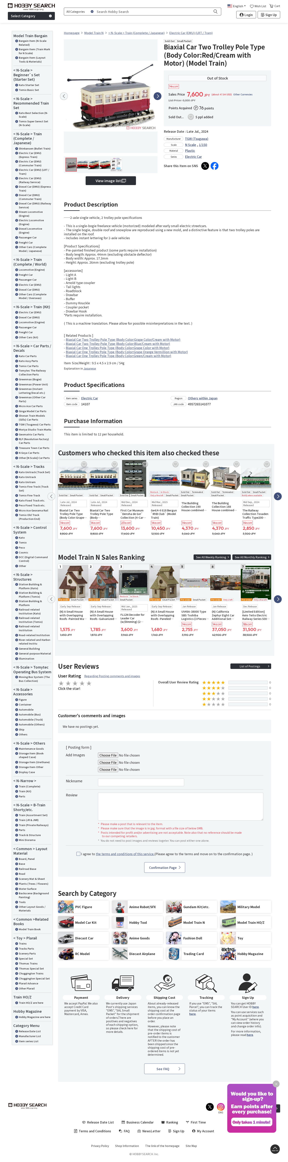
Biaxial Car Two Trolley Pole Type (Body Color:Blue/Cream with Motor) (118, 343)
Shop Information (127, 1146)
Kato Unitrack (27, 477)
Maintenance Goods (31, 748)
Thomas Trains (28, 963)
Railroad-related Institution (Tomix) (31, 620)
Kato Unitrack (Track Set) (34, 472)
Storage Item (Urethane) (34, 762)
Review (71, 794)
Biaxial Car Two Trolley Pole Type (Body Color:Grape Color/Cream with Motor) (123, 339)
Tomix (23, 542)
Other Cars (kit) (28, 337)
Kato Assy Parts (28, 361)
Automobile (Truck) (31, 719)
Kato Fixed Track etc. (32, 500)
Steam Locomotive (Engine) (31, 214)
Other (22, 566)
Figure (23, 699)
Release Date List (30, 1031)
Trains (23, 943)
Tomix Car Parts (29, 366)
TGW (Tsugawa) (196, 138)
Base (22, 864)
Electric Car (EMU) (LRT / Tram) (34, 171)
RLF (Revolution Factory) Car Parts (34, 441)
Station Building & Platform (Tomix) (30, 594)
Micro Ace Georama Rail (33, 510)
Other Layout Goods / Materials (32, 908)
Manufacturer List (30, 1036)
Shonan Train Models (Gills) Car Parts (32, 417)
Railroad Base (27, 869)
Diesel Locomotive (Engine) (30, 230)
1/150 (203, 144)
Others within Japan (202, 398)
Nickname (74, 780)
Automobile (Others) (32, 724)
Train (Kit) (25, 791)
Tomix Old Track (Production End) (29, 517)
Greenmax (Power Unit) (33, 384)
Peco (22, 547)
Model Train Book (30, 929)
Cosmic (23, 552)
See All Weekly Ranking (211, 557)
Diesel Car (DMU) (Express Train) (35, 188)
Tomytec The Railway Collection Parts (32, 372)
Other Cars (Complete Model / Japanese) (32, 249)
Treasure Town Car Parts (34, 448)
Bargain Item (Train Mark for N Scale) (34, 51)
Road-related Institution (34, 635)
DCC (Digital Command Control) (33, 559)
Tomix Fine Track (29, 495)
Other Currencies (243, 94)
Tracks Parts (26, 948)
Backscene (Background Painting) (34, 895)
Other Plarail (27, 988)
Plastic (190, 150)
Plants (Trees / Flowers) (33, 883)
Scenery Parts (27, 953)
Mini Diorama (27, 840)
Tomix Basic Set (29, 90)
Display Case (27, 772)
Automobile (26, 709)
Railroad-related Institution (29, 628)
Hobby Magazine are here (34, 1017)
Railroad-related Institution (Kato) (30, 611)
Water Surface (27, 889)
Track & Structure (30, 835)
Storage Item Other (31, 767)
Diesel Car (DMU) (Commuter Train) (30, 197)
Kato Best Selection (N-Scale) (33, 115)
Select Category (23, 15)
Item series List (28, 1041)
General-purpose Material (35, 653)
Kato (22, 537)
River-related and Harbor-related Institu (35, 641)
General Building (29, 648)
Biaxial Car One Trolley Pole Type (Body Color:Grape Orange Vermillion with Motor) (127, 351)
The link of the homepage (162, 1146)
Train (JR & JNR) (29, 820)
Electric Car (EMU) (30, 284)
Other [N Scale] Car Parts (34, 458)
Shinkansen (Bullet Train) (35, 148)
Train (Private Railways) (34, 825)
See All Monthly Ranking (251, 557)
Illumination (26, 658)
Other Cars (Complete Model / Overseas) (32, 296)
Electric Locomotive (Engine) (31, 222)
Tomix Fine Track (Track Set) (33, 488)
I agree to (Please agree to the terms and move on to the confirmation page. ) (167, 854)
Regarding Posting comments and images (112, 676)
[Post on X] (205, 166)
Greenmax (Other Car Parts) (32, 399)
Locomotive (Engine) (32, 269)
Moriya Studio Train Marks (35, 429)
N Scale (190, 144)
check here (126, 1028)
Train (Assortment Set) (33, 815)
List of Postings (250, 666)
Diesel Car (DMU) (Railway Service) (35, 205)
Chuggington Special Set (34, 978)
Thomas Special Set (31, 968)
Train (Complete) (29, 786)
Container (25, 704)
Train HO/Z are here (31, 1002)
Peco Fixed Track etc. (32, 505)
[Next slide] (157, 96)
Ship (21, 729)
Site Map (191, 1146)
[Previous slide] (64, 96)
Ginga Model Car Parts (32, 411)
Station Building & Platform (30, 603)
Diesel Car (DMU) (29, 289)
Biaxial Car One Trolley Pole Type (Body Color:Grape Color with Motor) (117, 347)
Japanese (89, 368)
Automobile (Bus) (30, 714)
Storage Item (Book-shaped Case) (31, 755)
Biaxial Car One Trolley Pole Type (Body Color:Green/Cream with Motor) (118, 355)
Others (23, 734)
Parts (22, 796)
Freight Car (26, 242)
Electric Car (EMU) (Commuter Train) (30, 163)
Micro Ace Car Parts (31, 406)
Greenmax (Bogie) (30, 379)
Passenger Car (28, 237)
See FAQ (163, 1068)
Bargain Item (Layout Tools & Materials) (32, 59)
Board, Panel (27, 859)
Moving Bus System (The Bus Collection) (34, 679)
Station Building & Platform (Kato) (30, 586)
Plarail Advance (28, 983)
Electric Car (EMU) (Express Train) (30, 155)
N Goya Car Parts (29, 453)
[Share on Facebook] (214, 166)
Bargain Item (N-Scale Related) (32, 43)
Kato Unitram (27, 482)
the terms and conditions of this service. (125, 853)
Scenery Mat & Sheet (32, 879)
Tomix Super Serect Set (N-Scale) (33, 123)
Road (22, 874)
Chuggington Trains (31, 973)
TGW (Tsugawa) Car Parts (35, 424)
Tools (22, 902)
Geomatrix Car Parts (31, 434)
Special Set (26, 958)
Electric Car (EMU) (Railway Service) (30, 180)
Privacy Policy (100, 1146)
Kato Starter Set (29, 85)
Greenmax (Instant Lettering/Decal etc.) (32, 391)
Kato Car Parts (28, 356)
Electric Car (193, 156)
